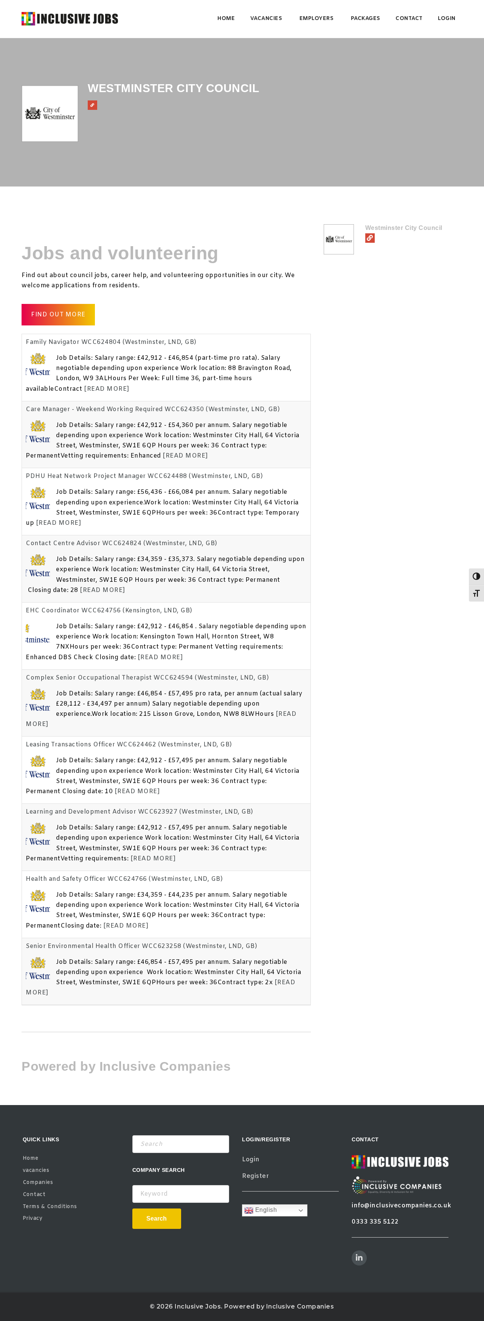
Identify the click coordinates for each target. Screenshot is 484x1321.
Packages (365, 18)
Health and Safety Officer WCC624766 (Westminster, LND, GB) (124, 879)
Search (156, 1218)
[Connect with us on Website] (92, 105)
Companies (38, 1182)
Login (447, 18)
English (265, 1210)
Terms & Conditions (50, 1206)
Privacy (33, 1218)
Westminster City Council (403, 228)
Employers (316, 18)
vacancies (266, 18)
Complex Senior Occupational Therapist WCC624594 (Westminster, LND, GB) (147, 678)
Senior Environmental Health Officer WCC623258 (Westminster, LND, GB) (141, 946)
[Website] (370, 238)
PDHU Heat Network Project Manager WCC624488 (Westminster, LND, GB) (144, 476)
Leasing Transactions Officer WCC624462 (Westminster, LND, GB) (129, 745)
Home (226, 18)
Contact (409, 18)
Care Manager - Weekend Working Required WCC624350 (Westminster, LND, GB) (153, 409)
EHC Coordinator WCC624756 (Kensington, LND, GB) (109, 611)
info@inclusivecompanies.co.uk (401, 1206)
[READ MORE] (106, 389)
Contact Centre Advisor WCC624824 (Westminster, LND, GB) (121, 543)
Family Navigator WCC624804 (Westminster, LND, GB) (111, 342)
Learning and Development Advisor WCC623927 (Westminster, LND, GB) (139, 812)
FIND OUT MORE (58, 315)
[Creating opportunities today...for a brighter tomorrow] (70, 19)
